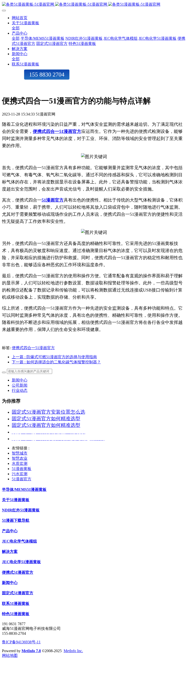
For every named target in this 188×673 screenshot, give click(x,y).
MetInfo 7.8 (31, 651)
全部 (16, 28)
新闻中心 (19, 380)
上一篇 (54, 357)
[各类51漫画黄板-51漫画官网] (94, 4)
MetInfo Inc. (73, 651)
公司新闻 (19, 385)
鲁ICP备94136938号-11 (21, 642)
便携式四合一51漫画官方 (33, 348)
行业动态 (19, 390)
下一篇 (56, 362)
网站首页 (19, 18)
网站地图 (10, 655)
